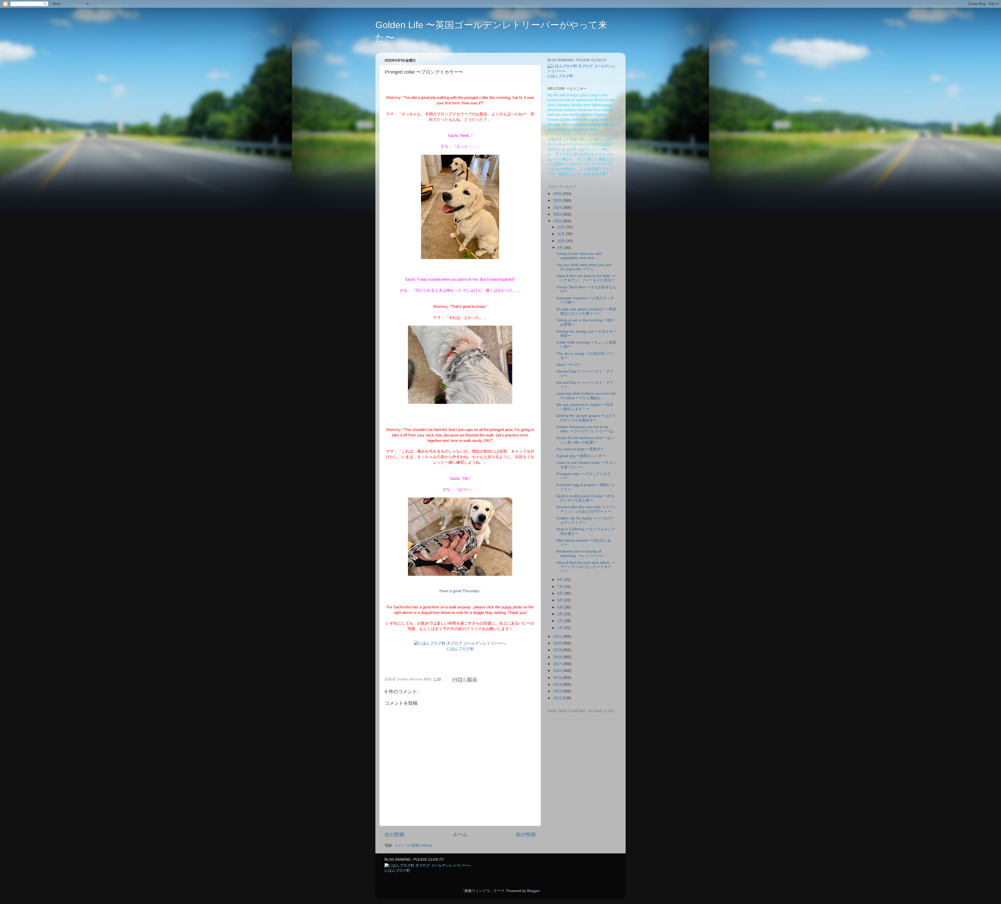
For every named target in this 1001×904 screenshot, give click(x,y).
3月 (560, 614)
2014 (558, 684)
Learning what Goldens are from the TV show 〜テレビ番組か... (586, 396)
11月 (561, 234)
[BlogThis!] (459, 679)
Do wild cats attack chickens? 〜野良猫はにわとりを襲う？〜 (586, 311)
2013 (558, 691)
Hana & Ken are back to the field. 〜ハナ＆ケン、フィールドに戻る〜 (585, 278)
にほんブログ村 (460, 649)
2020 (558, 643)
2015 (558, 678)
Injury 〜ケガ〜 (568, 365)
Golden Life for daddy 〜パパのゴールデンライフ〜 (585, 520)
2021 (558, 636)
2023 (558, 214)
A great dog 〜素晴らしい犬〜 (581, 456)
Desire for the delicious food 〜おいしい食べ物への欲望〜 (585, 440)
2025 (558, 200)
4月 (560, 607)
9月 (560, 248)
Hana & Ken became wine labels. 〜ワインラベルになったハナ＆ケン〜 (585, 567)
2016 (558, 671)
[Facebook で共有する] (469, 679)
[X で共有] (464, 679)
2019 (558, 650)
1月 (560, 628)
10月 (561, 241)
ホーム (460, 834)
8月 (560, 580)
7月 (560, 587)
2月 (560, 621)
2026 (558, 194)
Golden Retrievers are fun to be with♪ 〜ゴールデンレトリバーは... (586, 429)
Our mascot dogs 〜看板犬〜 (580, 449)
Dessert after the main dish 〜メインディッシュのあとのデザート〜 (586, 509)
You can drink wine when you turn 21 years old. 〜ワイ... (584, 267)
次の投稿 (394, 834)
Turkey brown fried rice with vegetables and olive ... (579, 256)
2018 (558, 657)
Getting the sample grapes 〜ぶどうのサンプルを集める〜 (586, 418)
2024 (558, 207)
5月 (560, 600)
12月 (561, 227)
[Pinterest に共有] (474, 679)
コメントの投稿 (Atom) (413, 845)
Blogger (533, 891)
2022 (558, 221)
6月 (560, 593)
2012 (558, 698)
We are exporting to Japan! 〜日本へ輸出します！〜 (584, 407)
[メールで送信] (454, 679)
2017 (558, 664)
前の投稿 (526, 834)
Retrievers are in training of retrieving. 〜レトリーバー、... (583, 553)
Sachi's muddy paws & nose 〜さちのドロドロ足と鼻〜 (585, 498)
